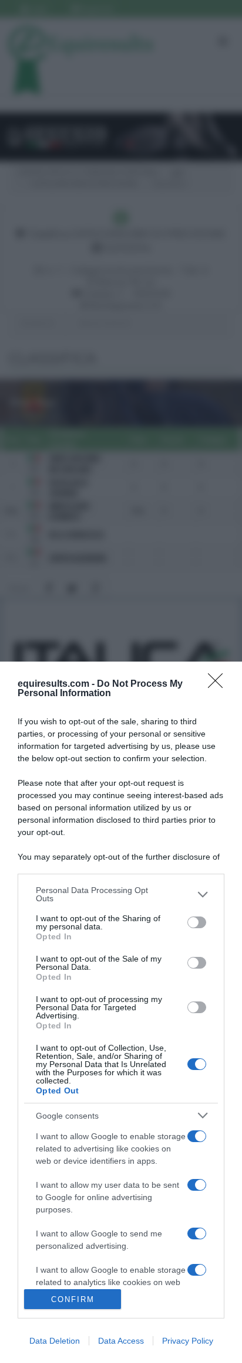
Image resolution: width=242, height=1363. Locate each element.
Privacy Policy (187, 1340)
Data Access (121, 1340)
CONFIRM (73, 1299)
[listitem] (121, 894)
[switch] (196, 922)
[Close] (219, 684)
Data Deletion (54, 1340)
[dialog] (121, 1012)
